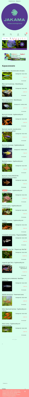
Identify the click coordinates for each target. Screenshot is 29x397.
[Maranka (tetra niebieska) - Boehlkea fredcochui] (7, 286)
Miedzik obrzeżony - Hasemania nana (13, 294)
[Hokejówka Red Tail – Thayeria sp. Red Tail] (7, 254)
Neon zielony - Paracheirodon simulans (13, 71)
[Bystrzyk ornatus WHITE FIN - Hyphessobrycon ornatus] (7, 182)
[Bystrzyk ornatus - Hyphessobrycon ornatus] (7, 168)
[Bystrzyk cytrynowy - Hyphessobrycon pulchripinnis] (7, 153)
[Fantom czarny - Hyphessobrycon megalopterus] (7, 211)
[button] (3, 34)
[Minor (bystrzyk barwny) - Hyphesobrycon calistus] (7, 315)
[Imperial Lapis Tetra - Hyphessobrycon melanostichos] (7, 269)
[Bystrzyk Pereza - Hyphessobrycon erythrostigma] (7, 198)
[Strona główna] (14, 16)
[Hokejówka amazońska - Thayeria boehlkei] (7, 241)
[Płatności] (14, 38)
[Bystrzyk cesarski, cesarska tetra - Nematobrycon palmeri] (7, 137)
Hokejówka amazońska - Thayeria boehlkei (14, 235)
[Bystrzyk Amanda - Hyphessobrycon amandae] (7, 121)
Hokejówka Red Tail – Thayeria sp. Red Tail (14, 249)
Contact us (5, 383)
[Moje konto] (18, 34)
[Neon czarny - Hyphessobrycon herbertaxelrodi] (7, 329)
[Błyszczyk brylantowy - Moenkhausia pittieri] (7, 92)
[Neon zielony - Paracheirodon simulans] (7, 76)
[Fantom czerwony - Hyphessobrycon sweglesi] (7, 226)
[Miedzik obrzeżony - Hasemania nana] (7, 301)
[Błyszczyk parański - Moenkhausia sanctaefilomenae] (7, 106)
